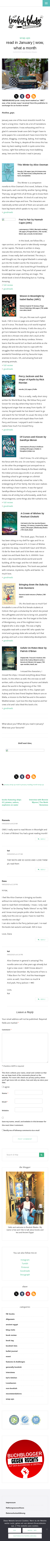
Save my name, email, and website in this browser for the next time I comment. (24, 1123)
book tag (10, 1340)
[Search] (41, 1155)
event (8, 1356)
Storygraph (25, 1274)
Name (5, 1093)
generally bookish (14, 1367)
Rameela (6, 820)
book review (11, 1335)
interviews (10, 1372)
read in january (21, 784)
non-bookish (11, 1388)
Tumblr (25, 1263)
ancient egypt (12, 1324)
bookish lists (11, 1346)
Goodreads (25, 1271)
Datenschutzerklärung (15, 1513)
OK (14, 1530)
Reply (43, 839)
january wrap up (10, 784)
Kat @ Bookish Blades (29, 52)
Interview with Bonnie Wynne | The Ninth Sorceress (38, 802)
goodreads (8, 212)
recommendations (14, 1394)
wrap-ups (25, 38)
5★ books (10, 1314)
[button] (16, 96)
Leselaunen (11, 1383)
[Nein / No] (47, 1529)
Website (5, 1110)
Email (5, 1102)
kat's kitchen (11, 1378)
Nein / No (32, 1530)
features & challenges (15, 1362)
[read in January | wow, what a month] (25, 74)
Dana (4, 881)
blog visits (10, 1330)
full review (8, 285)
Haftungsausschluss (15, 1508)
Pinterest (25, 1267)
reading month (32, 784)
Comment (7, 1030)
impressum (11, 1502)
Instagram (25, 1259)
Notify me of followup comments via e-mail (21, 1130)
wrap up (41, 784)
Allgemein (10, 1319)
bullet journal (12, 1351)
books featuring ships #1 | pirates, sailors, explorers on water (11, 802)
